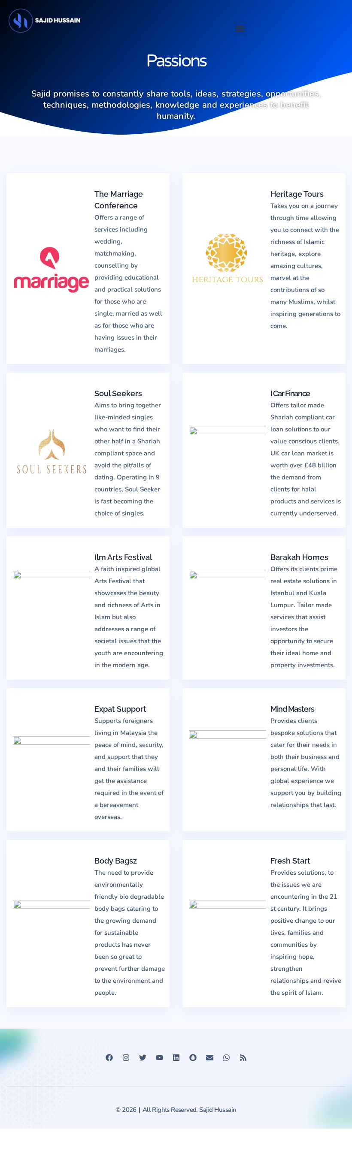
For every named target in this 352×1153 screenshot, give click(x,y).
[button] (240, 28)
